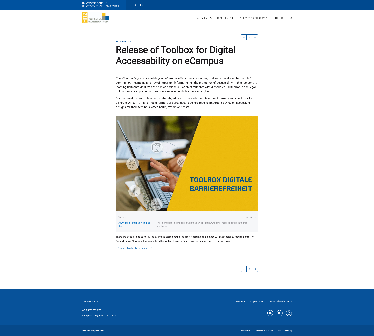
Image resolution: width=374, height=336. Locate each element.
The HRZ (279, 18)
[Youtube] (289, 313)
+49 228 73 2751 (92, 310)
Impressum (245, 331)
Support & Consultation (254, 18)
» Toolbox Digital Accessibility (132, 248)
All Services (204, 18)
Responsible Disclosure (281, 301)
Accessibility (283, 331)
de (135, 4)
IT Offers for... (226, 18)
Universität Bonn (93, 3)
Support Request (93, 301)
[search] (289, 20)
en (141, 4)
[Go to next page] (255, 37)
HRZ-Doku (240, 301)
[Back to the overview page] (249, 37)
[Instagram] (280, 313)
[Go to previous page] (244, 37)
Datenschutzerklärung (264, 331)
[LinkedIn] (270, 313)
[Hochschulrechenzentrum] (95, 17)
